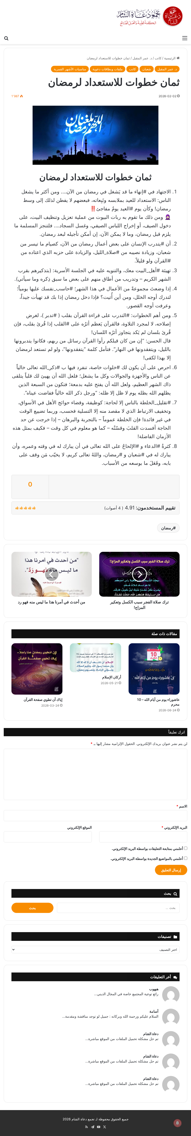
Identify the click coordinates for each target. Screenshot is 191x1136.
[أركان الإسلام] (95, 657)
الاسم (181, 806)
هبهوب (153, 989)
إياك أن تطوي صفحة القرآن (43, 699)
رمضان (167, 527)
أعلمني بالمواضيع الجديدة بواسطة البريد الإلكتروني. (146, 858)
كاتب (158, 58)
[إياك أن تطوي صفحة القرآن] (36, 668)
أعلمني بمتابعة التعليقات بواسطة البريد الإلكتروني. (147, 848)
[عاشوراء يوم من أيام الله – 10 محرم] (154, 668)
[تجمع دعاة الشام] (150, 16)
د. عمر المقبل (142, 58)
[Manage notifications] (178, 1123)
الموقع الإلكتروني (79, 827)
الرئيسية (170, 58)
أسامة (153, 1011)
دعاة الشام (150, 1034)
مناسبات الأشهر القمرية (70, 69)
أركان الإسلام (111, 677)
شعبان (146, 69)
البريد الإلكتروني (174, 827)
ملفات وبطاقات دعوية (108, 69)
